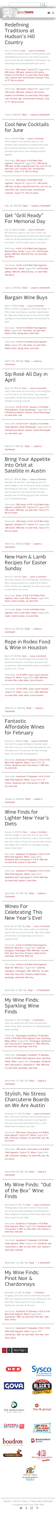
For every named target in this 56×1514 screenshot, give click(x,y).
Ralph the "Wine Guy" (14, 948)
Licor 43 (43, 166)
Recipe (21, 251)
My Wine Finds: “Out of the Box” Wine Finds (28, 1191)
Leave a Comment (37, 51)
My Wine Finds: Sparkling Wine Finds (22, 1006)
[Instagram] (31, 1509)
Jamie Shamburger (27, 410)
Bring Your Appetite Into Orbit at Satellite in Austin (27, 465)
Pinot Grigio (43, 75)
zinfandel (19, 1232)
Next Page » (20, 1351)
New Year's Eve (17, 953)
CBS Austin (21, 70)
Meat (27, 598)
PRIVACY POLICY (21, 1502)
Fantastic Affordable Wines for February (24, 727)
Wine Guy (29, 956)
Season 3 (22, 862)
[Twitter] (21, 1509)
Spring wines (23, 333)
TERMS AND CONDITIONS (41, 1502)
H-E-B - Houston (29, 407)
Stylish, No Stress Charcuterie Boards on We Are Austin (27, 1100)
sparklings (9, 956)
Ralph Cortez (10, 333)
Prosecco (29, 953)
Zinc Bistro (9, 257)
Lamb (21, 598)
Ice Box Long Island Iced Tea (26, 166)
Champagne (20, 951)
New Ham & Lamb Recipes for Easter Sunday (26, 563)
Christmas (14, 1138)
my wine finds (31, 75)
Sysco (31, 675)
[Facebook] (26, 1509)
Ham (16, 598)
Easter (19, 596)
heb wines (27, 331)
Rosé (38, 1039)
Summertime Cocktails (33, 78)
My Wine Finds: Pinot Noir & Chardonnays (22, 1279)
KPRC (24, 675)
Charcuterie (32, 1133)
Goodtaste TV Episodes (26, 760)
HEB (36, 678)
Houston (28, 413)
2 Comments (42, 990)
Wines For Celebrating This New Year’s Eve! (23, 912)
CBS (6, 1138)
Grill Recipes (42, 251)
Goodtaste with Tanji (18, 13)
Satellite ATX (20, 508)
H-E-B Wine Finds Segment (34, 249)
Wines (7, 331)
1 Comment (44, 1263)
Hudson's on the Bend (14, 75)
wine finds (34, 333)
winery (13, 1320)
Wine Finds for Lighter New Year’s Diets (27, 818)
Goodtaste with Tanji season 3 (25, 765)
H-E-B (18, 249)
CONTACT (7, 1502)
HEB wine (20, 72)
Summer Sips (16, 78)
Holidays (23, 1138)
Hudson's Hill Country (34, 72)
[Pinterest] (37, 1509)
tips (43, 1138)
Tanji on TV (32, 70)
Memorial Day (11, 251)
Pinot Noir (39, 1317)
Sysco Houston (41, 675)
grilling (8, 254)
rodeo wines (23, 680)
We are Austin (17, 81)
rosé (7, 78)
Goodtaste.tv (29, 1044)
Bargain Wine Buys (26, 298)
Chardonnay (10, 1317)
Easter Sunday (18, 601)
